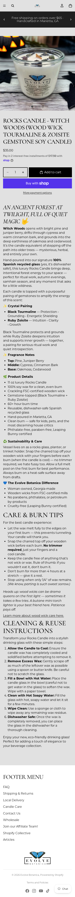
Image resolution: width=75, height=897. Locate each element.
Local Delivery (13, 800)
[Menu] (4, 5)
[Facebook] (27, 891)
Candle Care (12, 807)
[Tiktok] (47, 891)
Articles (8, 839)
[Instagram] (34, 891)
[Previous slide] (4, 19)
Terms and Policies (37, 882)
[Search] (12, 6)
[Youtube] (41, 891)
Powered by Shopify (51, 874)
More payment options (37, 192)
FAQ (6, 787)
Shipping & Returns (18, 793)
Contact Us (11, 813)
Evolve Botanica (29, 874)
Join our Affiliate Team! (20, 826)
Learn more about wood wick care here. (33, 615)
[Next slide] (71, 19)
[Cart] (70, 6)
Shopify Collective (17, 833)
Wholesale (11, 820)
